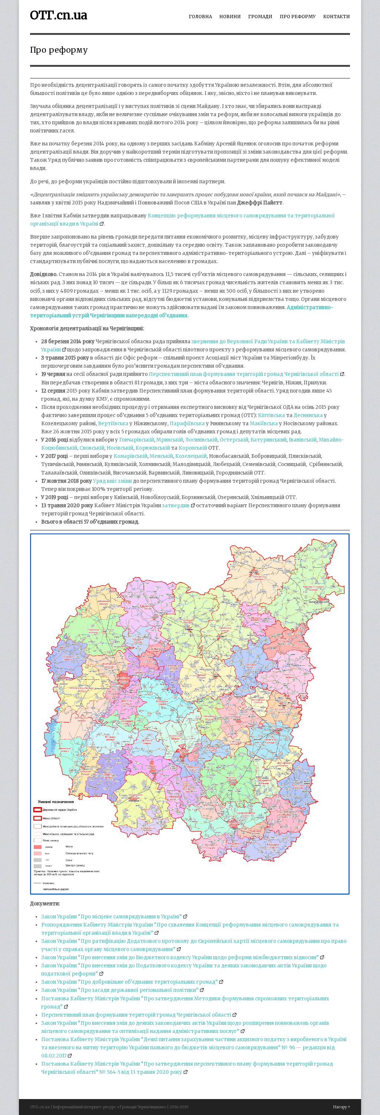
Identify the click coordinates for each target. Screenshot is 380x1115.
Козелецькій (191, 456)
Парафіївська (187, 423)
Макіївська (264, 423)
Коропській (192, 448)
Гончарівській (136, 440)
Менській (161, 456)
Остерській (234, 440)
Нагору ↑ (341, 1107)
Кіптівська (271, 415)
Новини (230, 16)
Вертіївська (113, 423)
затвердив (176, 505)
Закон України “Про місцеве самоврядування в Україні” (111, 917)
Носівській (120, 448)
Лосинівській (201, 440)
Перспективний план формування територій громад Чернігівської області (244, 374)
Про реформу (298, 16)
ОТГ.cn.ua (58, 15)
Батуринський (268, 440)
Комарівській (130, 456)
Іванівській (303, 440)
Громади (260, 16)
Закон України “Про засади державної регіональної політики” (120, 990)
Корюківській (152, 448)
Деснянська (308, 415)
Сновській (91, 448)
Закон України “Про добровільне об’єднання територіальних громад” (129, 982)
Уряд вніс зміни (112, 481)
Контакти (336, 16)
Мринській (169, 440)
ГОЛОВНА (200, 16)
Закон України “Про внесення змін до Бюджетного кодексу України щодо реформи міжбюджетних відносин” (180, 957)
